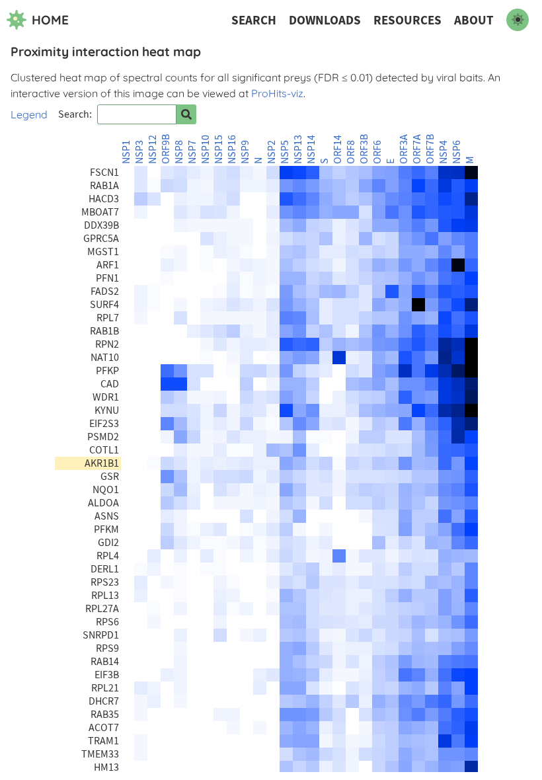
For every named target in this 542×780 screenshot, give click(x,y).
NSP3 (139, 152)
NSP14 (311, 149)
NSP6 (456, 152)
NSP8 (179, 152)
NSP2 (271, 152)
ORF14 (337, 149)
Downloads (325, 20)
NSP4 (443, 152)
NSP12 (152, 149)
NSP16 (232, 149)
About (474, 20)
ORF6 (377, 152)
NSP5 (284, 152)
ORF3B (364, 149)
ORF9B (166, 149)
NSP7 (192, 152)
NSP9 (245, 152)
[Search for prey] (186, 114)
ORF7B (430, 149)
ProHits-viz (277, 93)
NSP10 (205, 149)
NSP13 (298, 149)
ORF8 (351, 152)
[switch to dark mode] (517, 20)
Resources (407, 20)
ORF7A (417, 149)
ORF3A (403, 149)
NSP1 (126, 152)
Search (253, 20)
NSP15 (218, 149)
